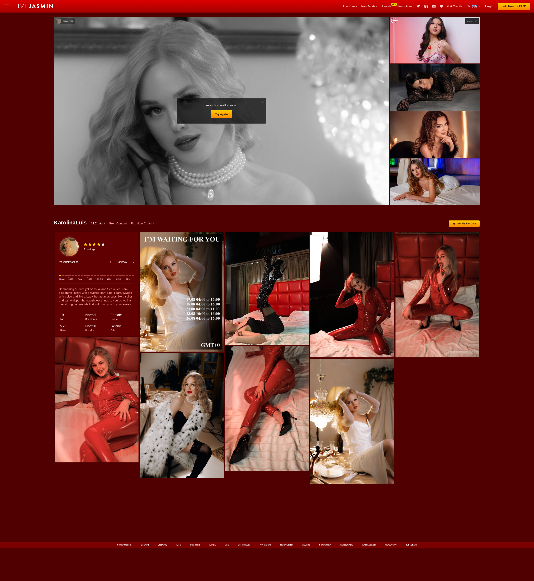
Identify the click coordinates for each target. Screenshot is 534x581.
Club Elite (418, 6)
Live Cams (350, 6)
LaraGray (162, 545)
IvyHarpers (265, 545)
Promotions (404, 6)
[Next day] (133, 262)
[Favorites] (441, 6)
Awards (387, 6)
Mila (227, 545)
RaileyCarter (286, 545)
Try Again (221, 114)
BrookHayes (244, 545)
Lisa (178, 545)
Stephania (195, 545)
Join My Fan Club (466, 223)
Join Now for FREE (514, 6)
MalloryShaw (346, 545)
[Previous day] (110, 262)
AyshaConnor (369, 545)
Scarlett (145, 545)
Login (489, 6)
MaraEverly (391, 545)
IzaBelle (306, 545)
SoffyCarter (325, 545)
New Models (369, 6)
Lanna (212, 545)
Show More (434, 198)
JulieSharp (411, 545)
